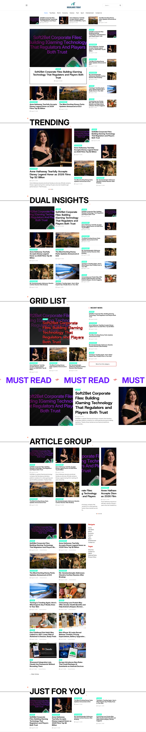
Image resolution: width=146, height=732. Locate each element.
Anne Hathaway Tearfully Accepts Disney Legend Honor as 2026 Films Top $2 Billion (78, 20)
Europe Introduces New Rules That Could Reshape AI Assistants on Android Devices (71, 664)
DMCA (90, 553)
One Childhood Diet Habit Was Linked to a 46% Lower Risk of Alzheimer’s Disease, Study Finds (43, 634)
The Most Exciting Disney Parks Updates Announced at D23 (107, 19)
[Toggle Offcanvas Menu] (26, 5)
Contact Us (99, 13)
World (59, 13)
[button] (29, 19)
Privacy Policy (92, 557)
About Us (90, 549)
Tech (77, 13)
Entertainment (90, 13)
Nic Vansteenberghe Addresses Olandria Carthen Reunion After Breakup (97, 76)
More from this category (102, 364)
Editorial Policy (92, 555)
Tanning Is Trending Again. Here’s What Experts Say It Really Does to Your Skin (97, 89)
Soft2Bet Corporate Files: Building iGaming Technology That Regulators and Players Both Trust (48, 20)
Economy (65, 13)
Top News (52, 13)
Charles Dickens (43, 550)
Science (72, 13)
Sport (82, 13)
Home (46, 13)
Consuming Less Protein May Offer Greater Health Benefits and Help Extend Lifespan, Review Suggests (97, 103)
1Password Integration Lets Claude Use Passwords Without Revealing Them (42, 664)
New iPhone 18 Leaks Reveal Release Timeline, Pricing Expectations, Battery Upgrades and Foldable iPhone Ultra (71, 635)
